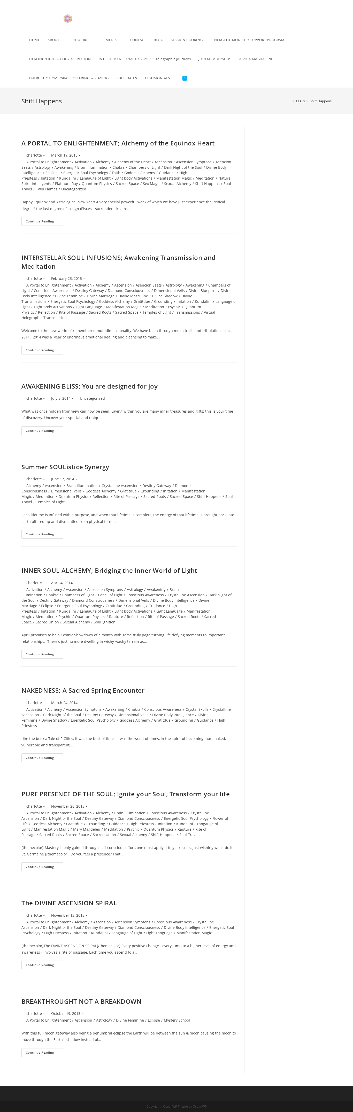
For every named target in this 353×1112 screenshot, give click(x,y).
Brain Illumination (93, 167)
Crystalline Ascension (120, 485)
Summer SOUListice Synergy (65, 466)
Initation (48, 178)
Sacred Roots (100, 312)
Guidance (167, 172)
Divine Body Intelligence (174, 600)
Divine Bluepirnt (203, 290)
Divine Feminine (69, 296)
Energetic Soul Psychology (85, 172)
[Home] (290, 101)
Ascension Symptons (194, 161)
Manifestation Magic (174, 178)
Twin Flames (46, 189)
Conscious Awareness (52, 290)
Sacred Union (47, 622)
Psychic (174, 306)
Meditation (205, 178)
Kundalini (67, 178)
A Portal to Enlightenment (48, 161)
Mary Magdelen (86, 829)
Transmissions (187, 312)
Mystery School (177, 1020)
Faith (116, 172)
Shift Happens (207, 183)
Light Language (89, 306)
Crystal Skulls (197, 709)
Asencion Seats (149, 285)
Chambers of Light (144, 167)
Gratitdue (142, 301)
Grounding (163, 301)
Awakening (64, 167)
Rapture (116, 616)
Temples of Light (156, 312)
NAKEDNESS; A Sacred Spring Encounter (83, 690)
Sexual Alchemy (177, 183)
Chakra (118, 167)
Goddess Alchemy (139, 172)
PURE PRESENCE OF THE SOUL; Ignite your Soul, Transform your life (125, 794)
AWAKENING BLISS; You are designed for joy (89, 386)
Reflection (46, 312)
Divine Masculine (133, 296)
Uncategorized (73, 189)
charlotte (34, 155)
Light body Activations (133, 178)
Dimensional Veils (169, 290)
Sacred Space (127, 183)
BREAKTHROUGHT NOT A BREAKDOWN (81, 1001)
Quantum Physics (97, 183)
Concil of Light (110, 594)
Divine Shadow (165, 296)
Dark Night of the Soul (183, 167)
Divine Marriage (100, 296)
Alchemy (103, 161)
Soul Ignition (105, 622)
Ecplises (52, 172)
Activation (83, 161)
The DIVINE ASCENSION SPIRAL (69, 903)
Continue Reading (44, 222)
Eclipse (47, 605)
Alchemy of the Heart (132, 161)
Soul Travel (188, 834)
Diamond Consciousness (129, 290)
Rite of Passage (72, 312)
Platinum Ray (66, 183)
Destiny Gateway (89, 290)
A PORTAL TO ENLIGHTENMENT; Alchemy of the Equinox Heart (118, 143)
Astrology (43, 167)
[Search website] (196, 78)
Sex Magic (151, 183)
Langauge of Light (95, 178)
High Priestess (141, 823)
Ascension (163, 161)
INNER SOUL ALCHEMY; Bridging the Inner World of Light (109, 570)
